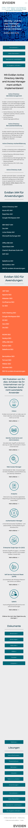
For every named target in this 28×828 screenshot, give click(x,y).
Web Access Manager (14, 467)
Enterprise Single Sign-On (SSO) (14, 547)
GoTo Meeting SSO (9, 313)
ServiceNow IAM (8, 265)
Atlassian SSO (7, 298)
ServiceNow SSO (8, 356)
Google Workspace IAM (11, 218)
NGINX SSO (6, 334)
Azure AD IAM (7, 210)
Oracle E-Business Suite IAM (12, 250)
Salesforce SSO (7, 349)
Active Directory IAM (9, 207)
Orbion (14, 411)
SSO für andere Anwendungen (13, 371)
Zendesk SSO (7, 367)
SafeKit (14, 601)
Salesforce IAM (7, 261)
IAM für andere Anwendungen (13, 268)
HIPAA (12, 183)
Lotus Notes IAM (8, 232)
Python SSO (6, 346)
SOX (4, 183)
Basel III (17, 183)
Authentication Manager (14, 521)
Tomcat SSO (6, 360)
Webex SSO (6, 364)
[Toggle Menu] (26, 3)
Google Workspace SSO (11, 316)
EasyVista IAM (7, 214)
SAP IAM (5, 254)
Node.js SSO (6, 338)
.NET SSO (5, 291)
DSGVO (8, 183)
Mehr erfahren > (14, 421)
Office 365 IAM (7, 243)
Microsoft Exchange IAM (11, 236)
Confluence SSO (8, 302)
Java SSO (5, 324)
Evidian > (4, 7)
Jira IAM (5, 228)
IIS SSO (4, 320)
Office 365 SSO (7, 342)
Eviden (22, 820)
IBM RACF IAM (7, 225)
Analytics (14, 494)
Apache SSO (6, 295)
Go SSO (5, 306)
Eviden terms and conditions (12, 820)
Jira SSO (5, 327)
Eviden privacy (21, 817)
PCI (21, 183)
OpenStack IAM (8, 246)
